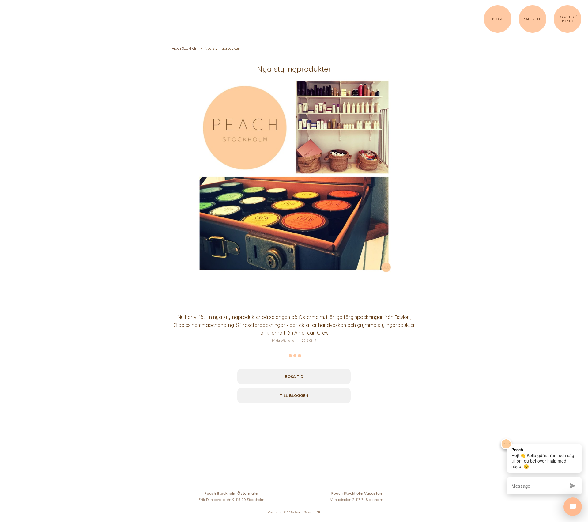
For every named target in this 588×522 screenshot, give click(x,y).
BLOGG (497, 19)
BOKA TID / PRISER (567, 19)
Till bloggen (294, 395)
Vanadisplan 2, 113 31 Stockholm (356, 499)
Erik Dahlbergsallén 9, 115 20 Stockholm (231, 499)
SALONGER (532, 19)
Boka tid (294, 376)
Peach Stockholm (185, 48)
